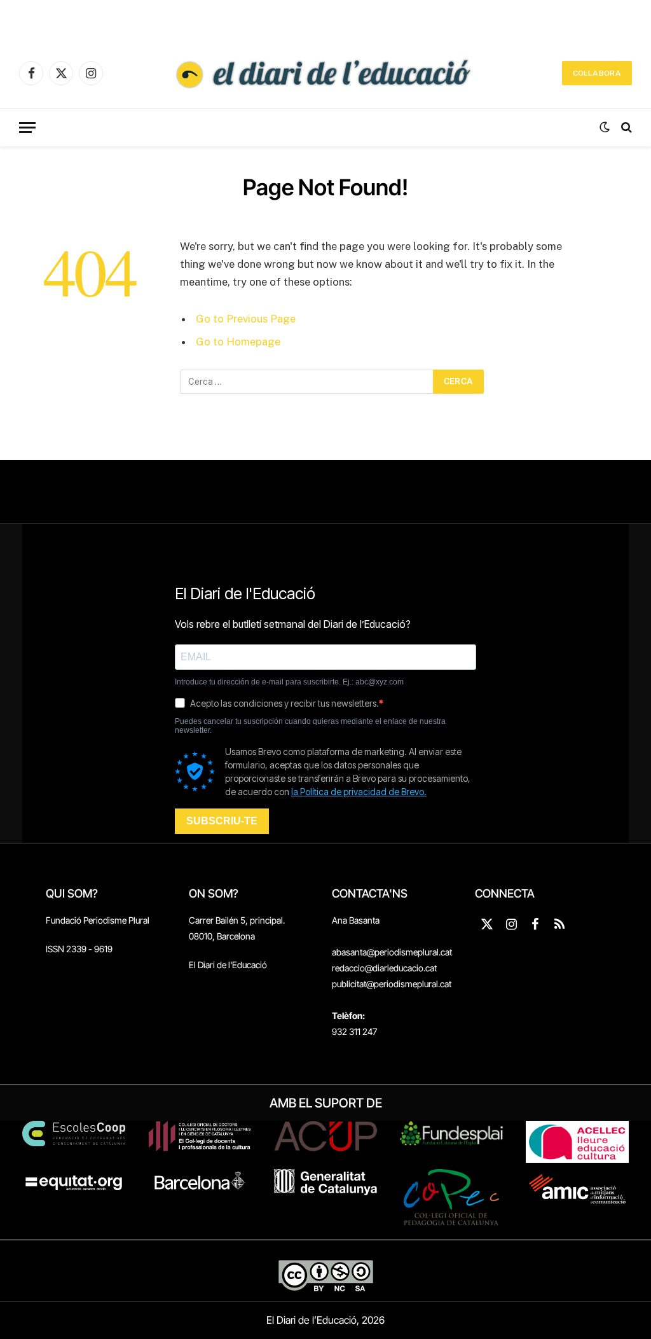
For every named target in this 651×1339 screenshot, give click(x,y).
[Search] (625, 127)
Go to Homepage (238, 341)
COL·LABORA (597, 73)
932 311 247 (354, 1031)
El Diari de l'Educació (228, 964)
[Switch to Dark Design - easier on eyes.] (604, 127)
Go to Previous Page (246, 318)
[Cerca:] (307, 382)
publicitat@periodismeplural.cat (391, 983)
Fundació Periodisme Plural (97, 920)
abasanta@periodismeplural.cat (392, 952)
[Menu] (27, 127)
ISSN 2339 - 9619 (79, 948)
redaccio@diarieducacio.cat (384, 967)
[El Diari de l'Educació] (325, 73)
